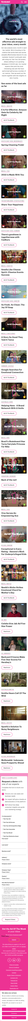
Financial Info (14, 980)
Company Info (14, 978)
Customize (14, 1013)
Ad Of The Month (9, 120)
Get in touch (21, 951)
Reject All (14, 1017)
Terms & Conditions (14, 967)
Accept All (14, 1009)
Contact (14, 972)
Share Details (14, 983)
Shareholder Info (14, 988)
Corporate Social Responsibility (14, 970)
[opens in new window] (9, 960)
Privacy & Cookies (14, 964)
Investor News (14, 985)
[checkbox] (14, 828)
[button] (22, 2)
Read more (7, 631)
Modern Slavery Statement (14, 975)
